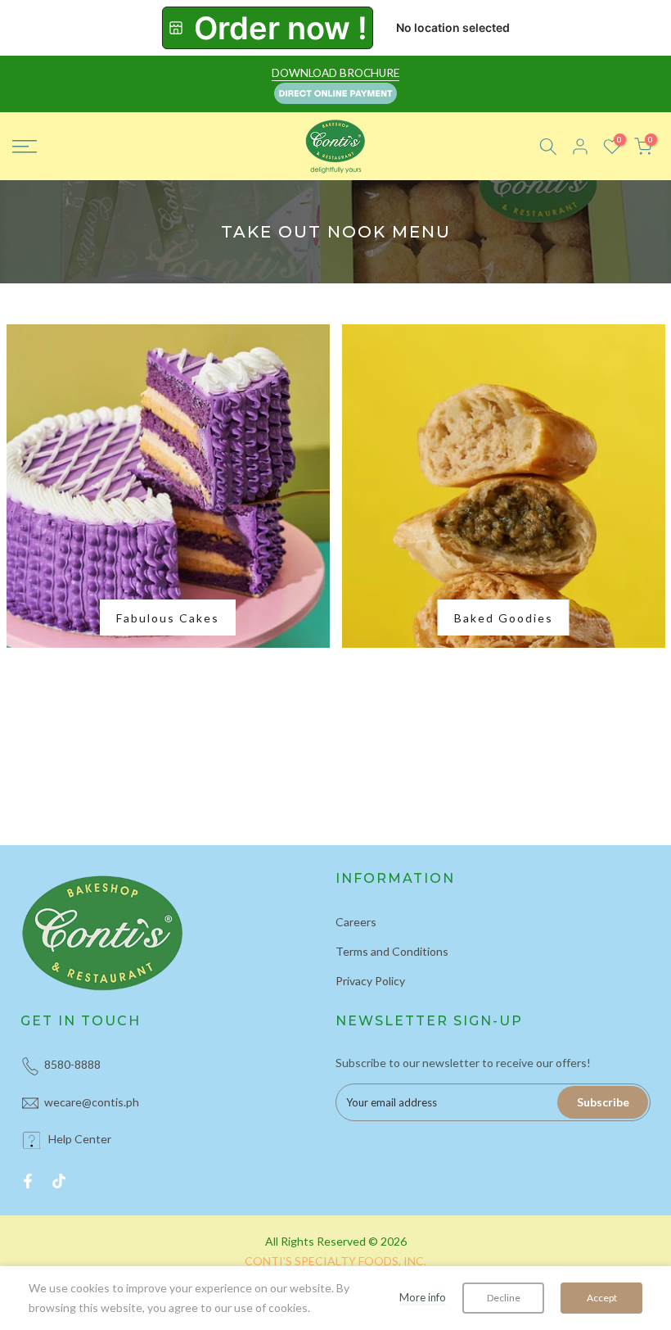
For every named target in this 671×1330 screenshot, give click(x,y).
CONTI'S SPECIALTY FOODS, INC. (335, 1261)
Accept (602, 1298)
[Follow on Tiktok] (59, 1181)
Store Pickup (267, 28)
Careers (356, 922)
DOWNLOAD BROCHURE (335, 72)
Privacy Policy (370, 981)
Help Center (79, 1139)
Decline (503, 1298)
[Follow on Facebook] (27, 1181)
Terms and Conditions (392, 951)
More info (422, 1297)
